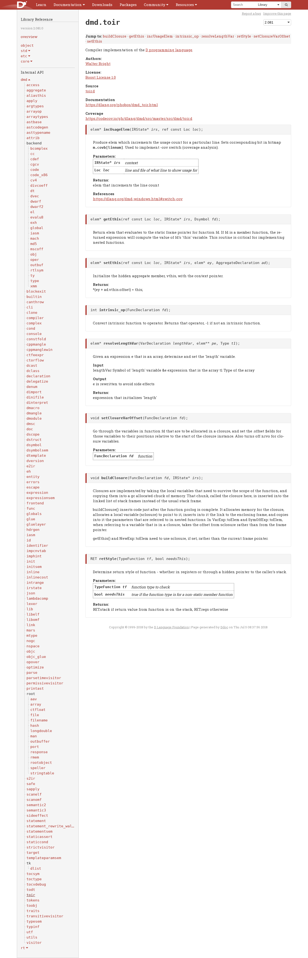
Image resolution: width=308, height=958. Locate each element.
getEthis (136, 36)
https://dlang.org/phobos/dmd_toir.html (121, 104)
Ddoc (224, 627)
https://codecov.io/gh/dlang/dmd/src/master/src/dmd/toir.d (138, 118)
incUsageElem (160, 36)
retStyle (244, 36)
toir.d (90, 91)
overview (29, 36)
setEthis (94, 41)
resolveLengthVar (217, 36)
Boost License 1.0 (100, 77)
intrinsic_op (187, 36)
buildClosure (114, 36)
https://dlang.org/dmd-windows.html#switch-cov (138, 198)
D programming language (169, 49)
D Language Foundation (171, 627)
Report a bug (251, 13)
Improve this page (277, 13)
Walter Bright (97, 63)
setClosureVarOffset (272, 36)
